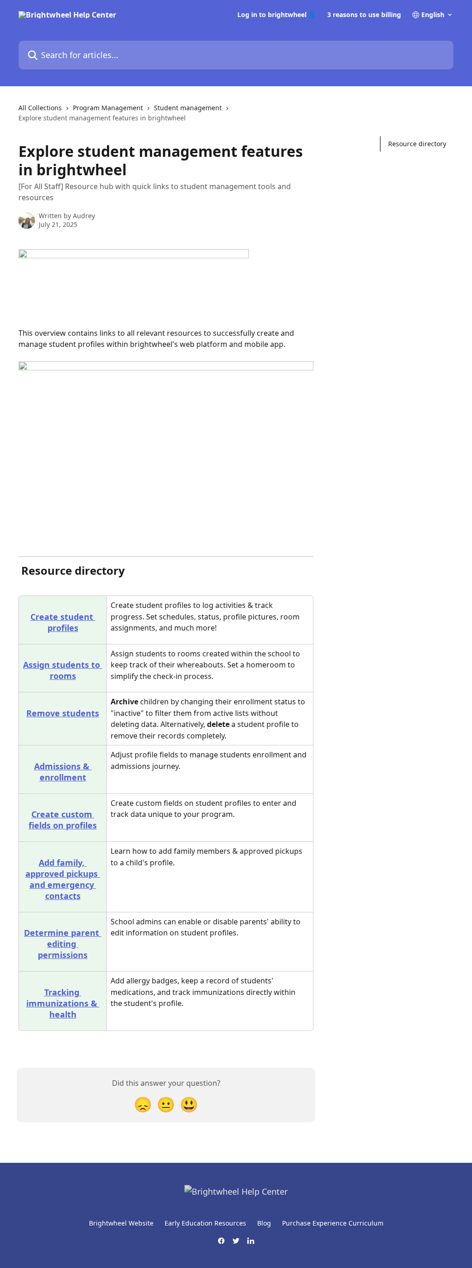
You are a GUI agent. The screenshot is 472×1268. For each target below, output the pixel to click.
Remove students (62, 713)
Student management (188, 107)
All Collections (40, 107)
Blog (264, 1223)
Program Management (108, 107)
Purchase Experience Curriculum (333, 1223)
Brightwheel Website (121, 1223)
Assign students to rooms (62, 670)
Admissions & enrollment (63, 772)
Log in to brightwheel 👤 (276, 15)
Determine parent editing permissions (62, 943)
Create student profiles (62, 622)
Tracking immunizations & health (63, 1003)
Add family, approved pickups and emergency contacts (62, 879)
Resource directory (417, 143)
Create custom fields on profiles (63, 820)
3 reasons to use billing (364, 15)
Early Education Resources (205, 1223)
